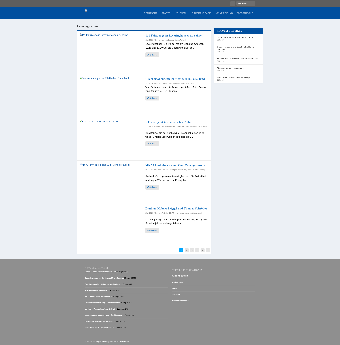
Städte (166, 13)
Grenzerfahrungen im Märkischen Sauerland (175, 78)
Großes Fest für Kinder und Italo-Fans (99, 321)
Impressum (176, 294)
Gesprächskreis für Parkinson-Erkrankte (235, 37)
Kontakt (175, 288)
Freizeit (164, 83)
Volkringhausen (198, 170)
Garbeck (165, 170)
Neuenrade (185, 83)
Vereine (200, 213)
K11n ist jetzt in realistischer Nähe (168, 122)
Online (177, 40)
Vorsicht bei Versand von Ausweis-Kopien (100, 309)
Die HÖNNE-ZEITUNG (180, 276)
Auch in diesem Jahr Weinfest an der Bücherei (238, 59)
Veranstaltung (192, 213)
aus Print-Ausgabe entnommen (173, 126)
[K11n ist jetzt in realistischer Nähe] (111, 139)
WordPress (124, 342)
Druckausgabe (201, 13)
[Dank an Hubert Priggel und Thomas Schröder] (111, 225)
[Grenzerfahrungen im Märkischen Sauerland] (111, 96)
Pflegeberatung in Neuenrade (230, 68)
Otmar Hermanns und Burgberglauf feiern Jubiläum (235, 48)
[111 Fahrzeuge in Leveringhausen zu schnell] (111, 52)
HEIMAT (171, 213)
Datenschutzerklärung (180, 301)
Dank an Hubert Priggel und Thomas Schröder (176, 208)
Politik (205, 126)
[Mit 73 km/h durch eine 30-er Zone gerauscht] (111, 182)
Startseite (151, 13)
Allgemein (157, 40)
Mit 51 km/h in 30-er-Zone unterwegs (233, 77)
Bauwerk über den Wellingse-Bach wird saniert (102, 303)
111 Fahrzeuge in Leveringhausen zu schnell (174, 35)
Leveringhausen (168, 40)
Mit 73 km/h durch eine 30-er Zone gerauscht (175, 165)
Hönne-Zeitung (224, 13)
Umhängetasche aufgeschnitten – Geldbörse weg (103, 315)
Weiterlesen (152, 55)
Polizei (182, 40)
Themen (181, 13)
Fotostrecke (245, 13)
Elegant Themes (102, 342)
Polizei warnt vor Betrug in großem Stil (99, 328)
